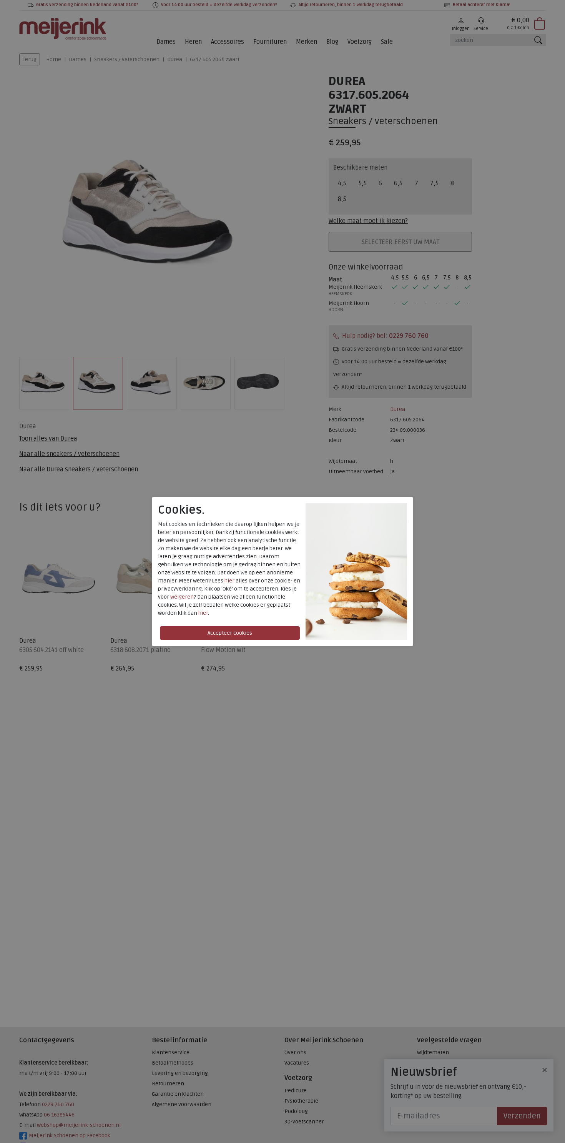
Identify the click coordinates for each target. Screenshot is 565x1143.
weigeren (182, 597)
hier (229, 580)
